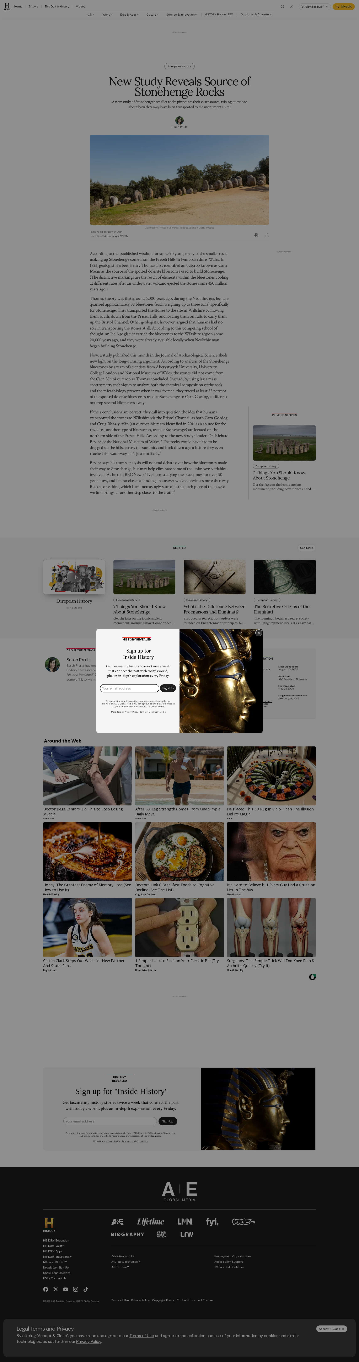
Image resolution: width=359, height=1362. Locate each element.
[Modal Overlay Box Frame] (179, 681)
